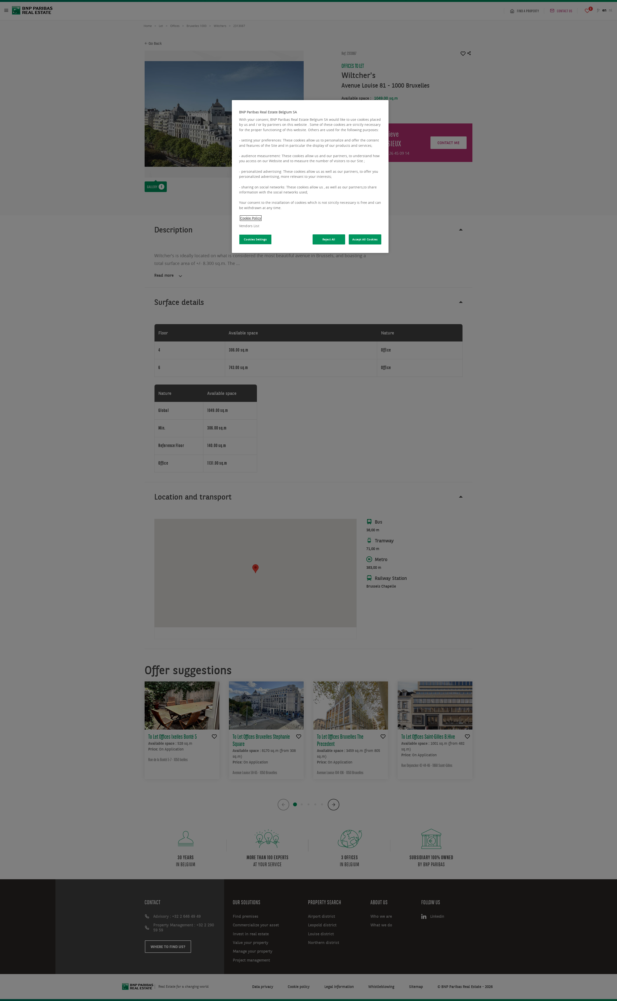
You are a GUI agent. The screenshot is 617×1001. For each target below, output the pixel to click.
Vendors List (249, 226)
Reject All (328, 239)
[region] (310, 176)
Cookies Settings (255, 239)
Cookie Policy (250, 218)
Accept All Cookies (364, 239)
